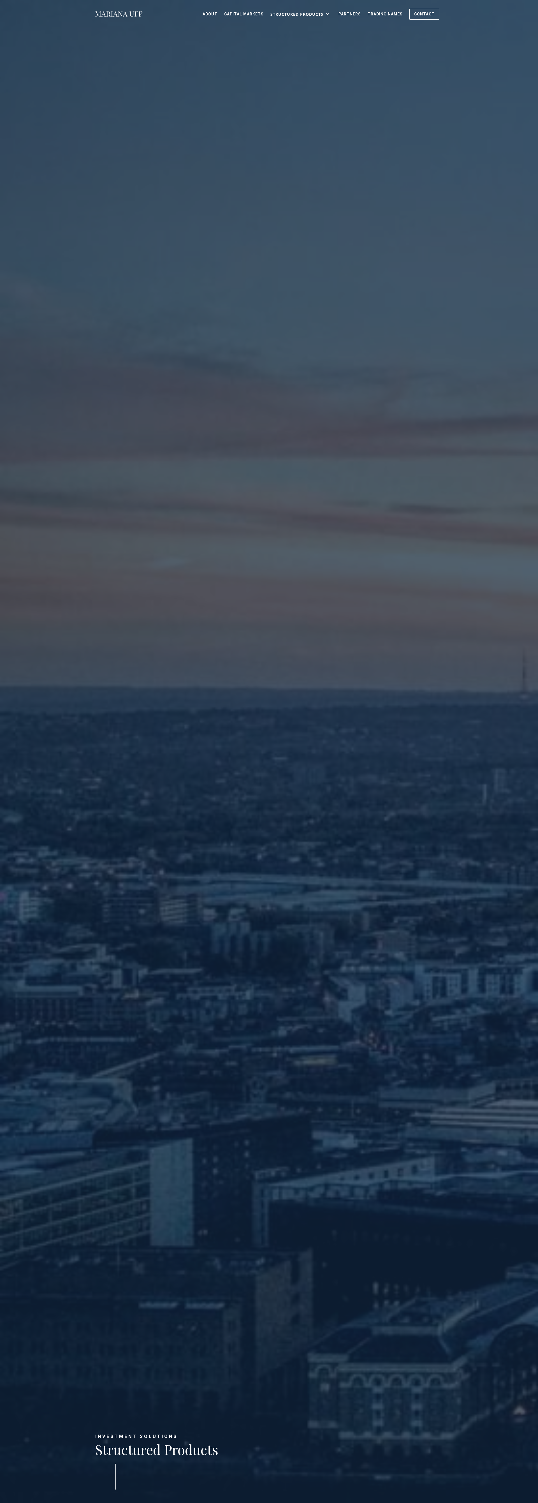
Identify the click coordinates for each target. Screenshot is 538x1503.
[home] (119, 14)
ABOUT (210, 14)
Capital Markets (244, 14)
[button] (301, 14)
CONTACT (424, 14)
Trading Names (385, 14)
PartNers (349, 14)
